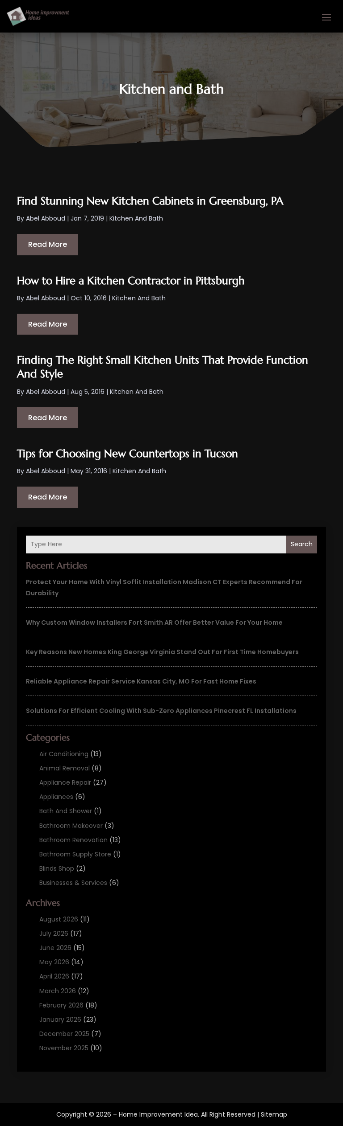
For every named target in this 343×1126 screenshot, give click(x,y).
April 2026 (54, 976)
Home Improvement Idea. (159, 1114)
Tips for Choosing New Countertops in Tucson (127, 453)
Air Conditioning (63, 753)
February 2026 (61, 1005)
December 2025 (64, 1033)
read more (47, 244)
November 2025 (63, 1048)
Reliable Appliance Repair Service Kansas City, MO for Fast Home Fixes (141, 681)
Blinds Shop (56, 868)
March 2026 (57, 991)
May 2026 (54, 962)
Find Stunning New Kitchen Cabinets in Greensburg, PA (150, 201)
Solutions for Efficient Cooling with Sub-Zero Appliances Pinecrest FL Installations (161, 710)
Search (302, 544)
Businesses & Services (73, 882)
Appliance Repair (65, 782)
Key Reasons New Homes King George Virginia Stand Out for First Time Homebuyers (162, 651)
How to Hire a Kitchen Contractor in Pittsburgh (131, 280)
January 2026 (60, 1019)
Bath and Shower (65, 811)
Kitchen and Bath (136, 218)
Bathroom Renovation (73, 839)
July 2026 (53, 933)
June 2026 (55, 947)
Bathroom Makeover (71, 825)
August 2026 (58, 919)
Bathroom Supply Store (75, 854)
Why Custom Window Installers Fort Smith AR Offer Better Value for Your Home (154, 622)
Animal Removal (64, 768)
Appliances (56, 796)
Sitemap (274, 1114)
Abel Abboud (45, 218)
